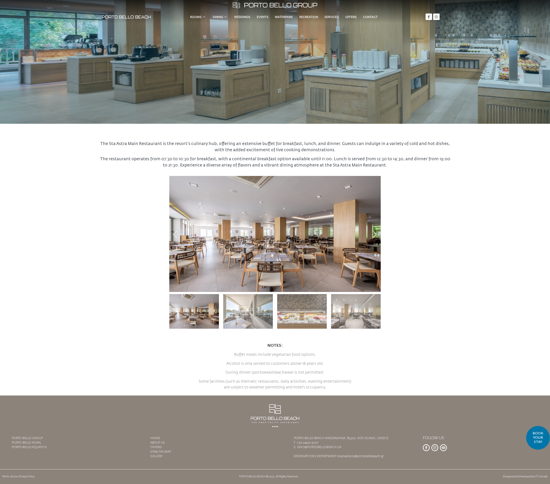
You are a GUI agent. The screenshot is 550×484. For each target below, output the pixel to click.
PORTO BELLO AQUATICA (29, 447)
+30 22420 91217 (307, 442)
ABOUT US (157, 442)
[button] (175, 234)
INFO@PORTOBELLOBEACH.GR (319, 447)
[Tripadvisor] (443, 447)
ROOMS (196, 17)
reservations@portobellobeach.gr (360, 456)
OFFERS (351, 17)
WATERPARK (284, 17)
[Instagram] (436, 17)
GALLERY (156, 456)
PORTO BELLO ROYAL (26, 442)
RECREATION (308, 17)
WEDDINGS (242, 17)
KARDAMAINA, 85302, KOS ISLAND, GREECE (356, 438)
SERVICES (331, 17)
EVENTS (262, 17)
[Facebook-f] (429, 17)
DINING (218, 17)
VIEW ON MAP (160, 451)
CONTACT (370, 17)
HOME (155, 438)
